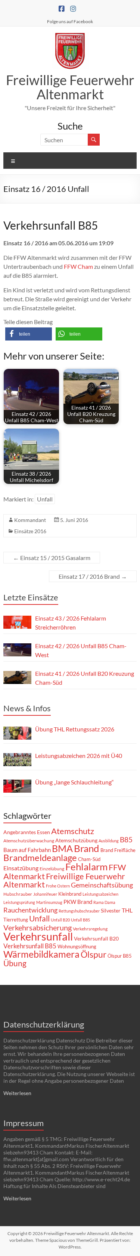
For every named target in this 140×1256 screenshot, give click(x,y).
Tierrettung (15, 920)
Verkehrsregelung (90, 929)
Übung (15, 963)
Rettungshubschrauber (79, 910)
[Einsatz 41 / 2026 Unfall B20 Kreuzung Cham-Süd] (17, 677)
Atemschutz (72, 831)
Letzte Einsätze (30, 597)
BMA (62, 848)
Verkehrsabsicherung (37, 927)
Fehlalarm (86, 867)
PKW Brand (77, 902)
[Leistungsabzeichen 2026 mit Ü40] (17, 759)
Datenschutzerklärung (43, 1024)
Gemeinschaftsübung (102, 885)
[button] (28, 334)
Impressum (23, 1123)
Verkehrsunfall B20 (96, 939)
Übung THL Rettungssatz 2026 (74, 729)
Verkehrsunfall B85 (29, 946)
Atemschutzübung (76, 840)
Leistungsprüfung (19, 902)
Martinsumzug (49, 902)
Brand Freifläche (118, 850)
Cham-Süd (89, 859)
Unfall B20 (60, 919)
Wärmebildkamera (41, 954)
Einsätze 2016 (30, 531)
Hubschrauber (17, 894)
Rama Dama (104, 902)
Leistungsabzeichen (100, 894)
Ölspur (93, 954)
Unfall (45, 499)
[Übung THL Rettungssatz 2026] (17, 733)
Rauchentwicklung (30, 910)
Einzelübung (52, 868)
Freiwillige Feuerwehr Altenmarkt (70, 87)
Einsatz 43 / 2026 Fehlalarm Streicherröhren (70, 623)
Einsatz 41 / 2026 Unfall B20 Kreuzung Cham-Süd (84, 678)
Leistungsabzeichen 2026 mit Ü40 (78, 755)
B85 (126, 840)
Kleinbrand (69, 894)
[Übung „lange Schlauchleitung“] (17, 786)
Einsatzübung (20, 867)
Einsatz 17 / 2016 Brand (93, 576)
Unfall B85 (80, 919)
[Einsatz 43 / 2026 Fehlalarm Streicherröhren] (17, 622)
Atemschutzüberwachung (28, 840)
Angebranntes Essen (26, 832)
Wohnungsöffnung (76, 946)
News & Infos (27, 708)
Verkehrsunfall (38, 936)
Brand (86, 848)
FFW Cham (78, 266)
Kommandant (30, 520)
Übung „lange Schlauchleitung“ (74, 782)
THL (127, 910)
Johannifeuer (45, 894)
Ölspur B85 (120, 956)
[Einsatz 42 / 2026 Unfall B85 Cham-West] (17, 649)
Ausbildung (109, 840)
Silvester (111, 910)
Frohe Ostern (58, 885)
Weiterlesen (17, 1093)
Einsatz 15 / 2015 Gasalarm (51, 557)
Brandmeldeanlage (40, 857)
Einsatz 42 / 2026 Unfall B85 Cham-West (81, 650)
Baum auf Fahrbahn (27, 849)
